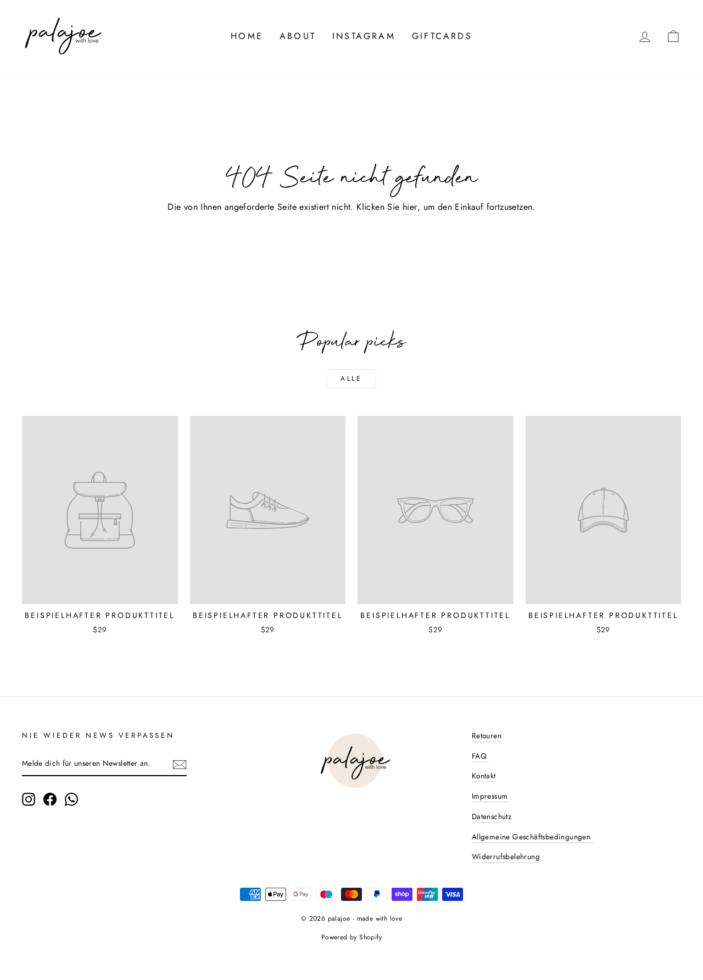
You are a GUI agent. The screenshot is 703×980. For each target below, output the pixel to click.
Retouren (486, 735)
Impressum (490, 795)
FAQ (480, 755)
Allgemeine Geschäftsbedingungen (532, 836)
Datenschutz (491, 816)
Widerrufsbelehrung (506, 856)
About (298, 36)
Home (247, 36)
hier (410, 207)
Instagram (363, 36)
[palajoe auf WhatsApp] (71, 799)
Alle (351, 378)
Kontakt (484, 775)
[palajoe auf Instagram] (28, 799)
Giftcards (442, 36)
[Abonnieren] (179, 764)
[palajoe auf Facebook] (50, 799)
